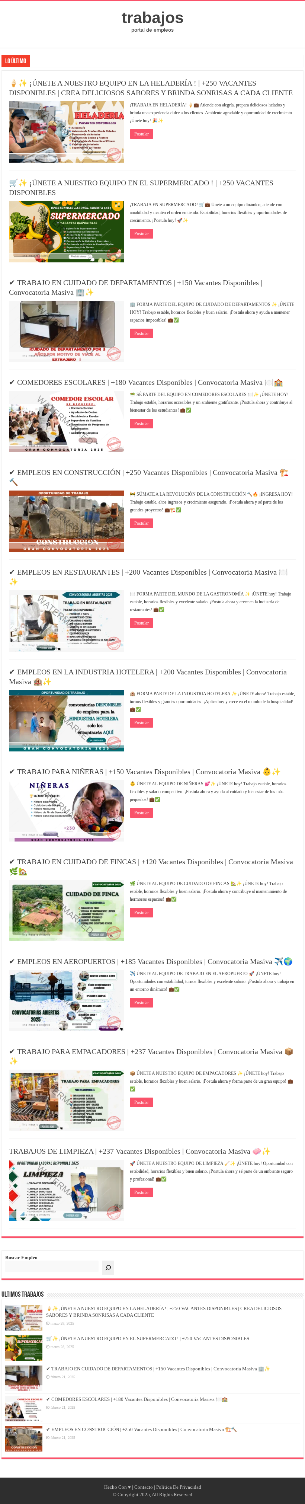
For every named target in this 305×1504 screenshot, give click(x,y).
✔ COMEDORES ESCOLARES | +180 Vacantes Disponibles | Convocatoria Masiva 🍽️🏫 (146, 382)
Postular (141, 134)
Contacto (143, 1487)
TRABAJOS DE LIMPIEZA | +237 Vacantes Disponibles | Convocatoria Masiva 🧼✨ (140, 1151)
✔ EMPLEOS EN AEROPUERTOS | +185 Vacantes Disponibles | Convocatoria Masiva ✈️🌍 (151, 961)
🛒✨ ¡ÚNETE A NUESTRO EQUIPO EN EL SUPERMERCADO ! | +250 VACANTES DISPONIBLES (147, 1338)
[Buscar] (108, 1268)
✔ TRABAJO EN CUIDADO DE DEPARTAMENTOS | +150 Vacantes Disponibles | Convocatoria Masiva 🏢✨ (158, 1369)
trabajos (153, 17)
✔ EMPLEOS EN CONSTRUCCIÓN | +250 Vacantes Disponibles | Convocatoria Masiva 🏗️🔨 (141, 1429)
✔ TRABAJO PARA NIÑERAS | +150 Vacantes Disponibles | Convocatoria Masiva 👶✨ (145, 771)
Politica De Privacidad (178, 1487)
